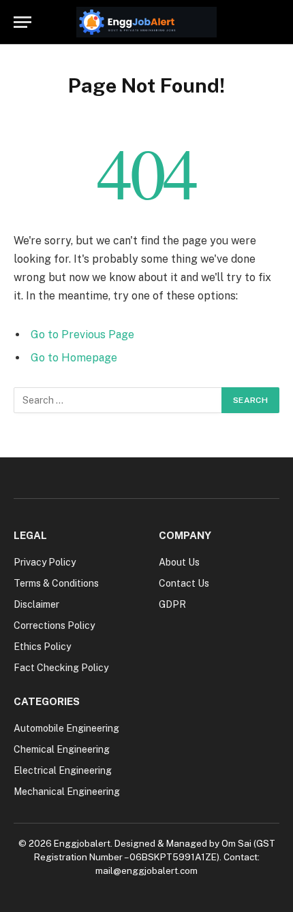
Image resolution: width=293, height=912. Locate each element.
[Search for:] (118, 400)
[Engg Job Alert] (146, 22)
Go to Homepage (74, 357)
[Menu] (22, 22)
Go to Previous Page (82, 334)
